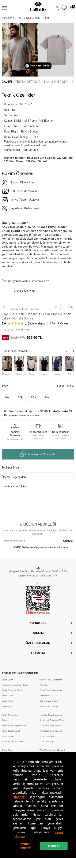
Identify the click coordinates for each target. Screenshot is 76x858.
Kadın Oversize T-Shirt (12, 741)
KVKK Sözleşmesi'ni (26, 547)
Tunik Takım (7, 750)
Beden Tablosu (65, 385)
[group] (20, 50)
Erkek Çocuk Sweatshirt (50, 690)
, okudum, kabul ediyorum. (41, 547)
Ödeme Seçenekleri (14, 477)
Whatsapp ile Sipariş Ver (42, 454)
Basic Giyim (7, 680)
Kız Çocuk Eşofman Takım (52, 720)
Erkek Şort (7, 706)
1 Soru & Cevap (59, 323)
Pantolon (43, 685)
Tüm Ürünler (8, 736)
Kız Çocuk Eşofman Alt (50, 731)
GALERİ (7, 81)
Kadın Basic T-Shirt (48, 701)
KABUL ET (54, 846)
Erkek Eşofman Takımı (12, 690)
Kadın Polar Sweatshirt (50, 680)
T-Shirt (45, 18)
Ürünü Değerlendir (24, 290)
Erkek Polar (7, 695)
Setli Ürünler (45, 695)
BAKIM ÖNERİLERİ (56, 81)
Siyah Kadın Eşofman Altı (14, 725)
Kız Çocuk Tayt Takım (49, 725)
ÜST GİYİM (32, 18)
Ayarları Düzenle (25, 845)
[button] (7, 50)
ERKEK (19, 18)
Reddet (19, 797)
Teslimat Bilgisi (11, 467)
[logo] (38, 6)
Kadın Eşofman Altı (11, 731)
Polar (4, 720)
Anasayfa (7, 18)
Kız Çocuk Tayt (46, 741)
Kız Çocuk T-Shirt (47, 736)
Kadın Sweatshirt (10, 715)
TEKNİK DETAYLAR (28, 81)
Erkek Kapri (7, 701)
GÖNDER (68, 540)
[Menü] (4, 8)
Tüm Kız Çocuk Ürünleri (50, 715)
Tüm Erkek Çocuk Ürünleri (52, 750)
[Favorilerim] (64, 8)
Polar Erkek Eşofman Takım (15, 685)
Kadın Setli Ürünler (48, 706)
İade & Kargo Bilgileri (14, 486)
